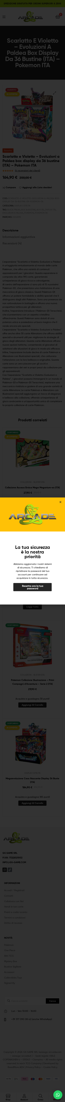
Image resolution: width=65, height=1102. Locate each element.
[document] (32, 551)
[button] (60, 502)
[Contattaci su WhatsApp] (57, 1094)
